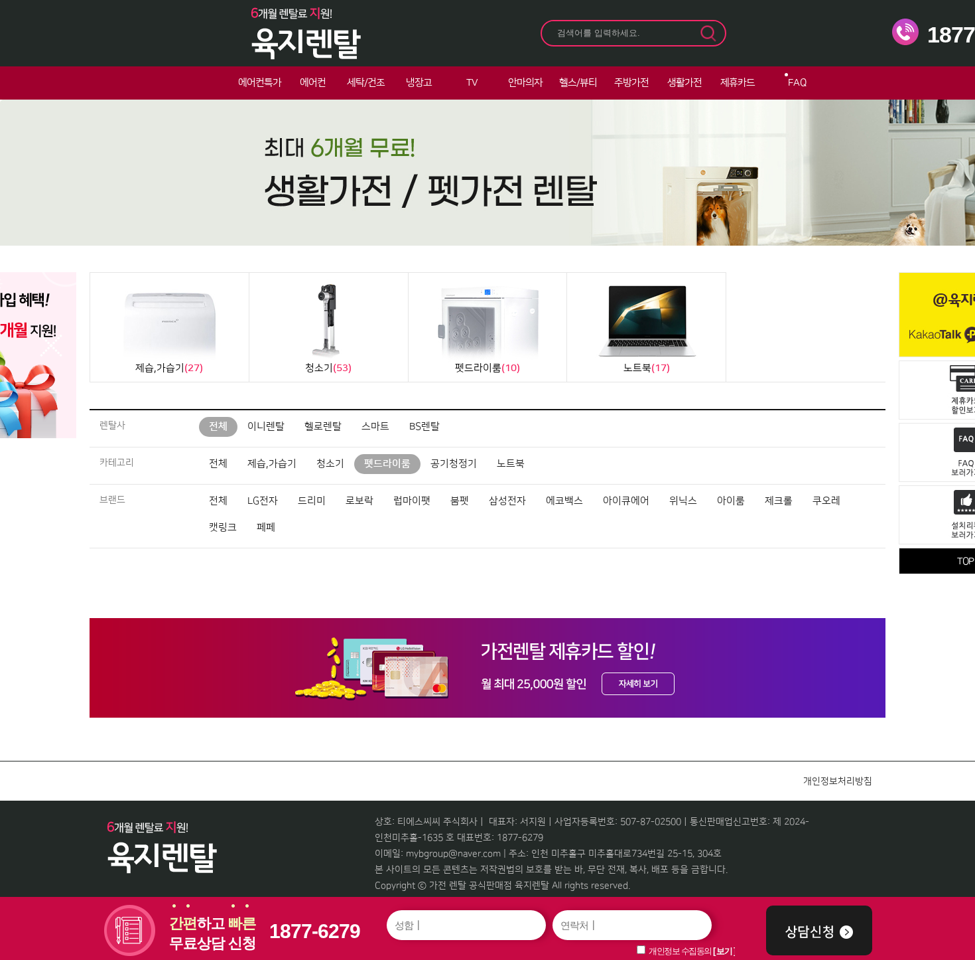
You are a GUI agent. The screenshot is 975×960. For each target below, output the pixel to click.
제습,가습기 (271, 463)
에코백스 (564, 501)
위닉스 (683, 501)
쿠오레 (826, 501)
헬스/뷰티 (578, 82)
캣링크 (223, 527)
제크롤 (779, 501)
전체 (218, 426)
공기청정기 (453, 463)
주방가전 (631, 82)
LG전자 (262, 501)
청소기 (330, 463)
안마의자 (525, 82)
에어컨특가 (259, 82)
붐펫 (459, 501)
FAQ (797, 82)
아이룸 (731, 501)
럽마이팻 (411, 501)
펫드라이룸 (387, 463)
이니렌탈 (266, 426)
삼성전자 (507, 501)
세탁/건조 (366, 82)
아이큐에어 (626, 501)
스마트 (375, 426)
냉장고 (419, 82)
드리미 (312, 501)
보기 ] (725, 951)
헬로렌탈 (323, 426)
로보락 (359, 501)
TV (472, 82)
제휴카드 (737, 82)
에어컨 (313, 82)
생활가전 (684, 82)
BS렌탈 (424, 426)
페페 (266, 527)
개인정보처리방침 (837, 781)
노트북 (511, 463)
